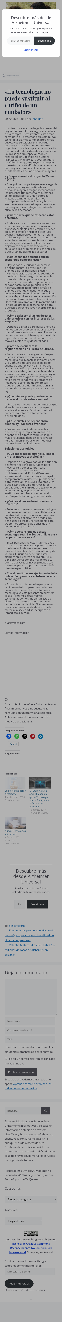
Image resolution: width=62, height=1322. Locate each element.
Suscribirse (44, 40)
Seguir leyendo (31, 49)
